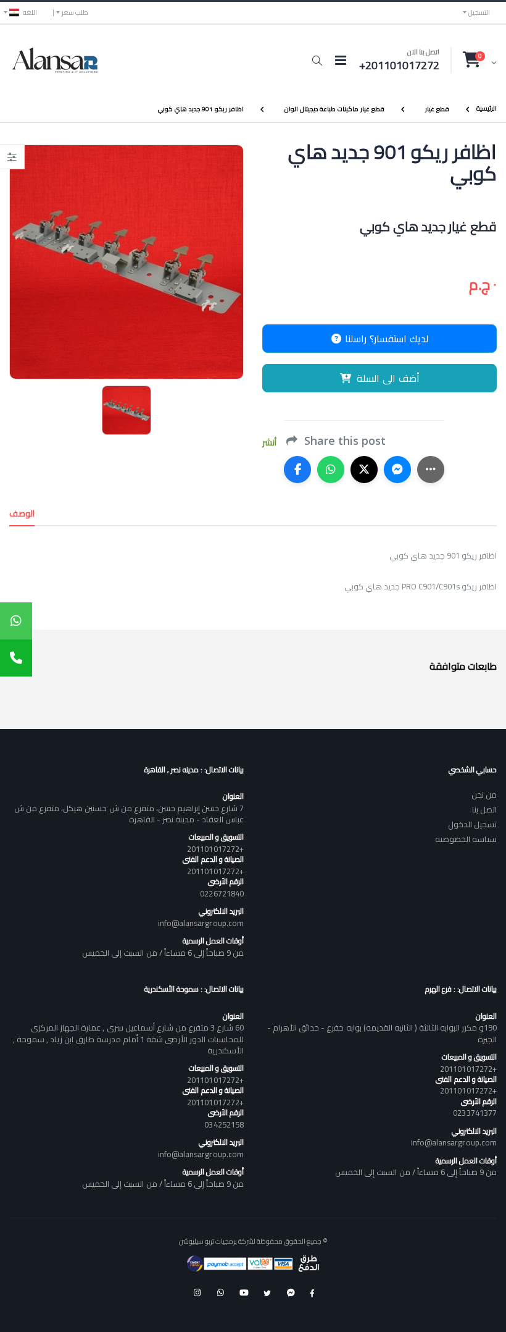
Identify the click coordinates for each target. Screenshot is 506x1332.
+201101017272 (215, 848)
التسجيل (479, 12)
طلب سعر (75, 12)
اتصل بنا (484, 809)
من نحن (484, 794)
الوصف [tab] (22, 513)
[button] (317, 60)
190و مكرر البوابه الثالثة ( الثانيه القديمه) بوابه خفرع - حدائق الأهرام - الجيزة (382, 1033)
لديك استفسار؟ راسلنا (385, 338)
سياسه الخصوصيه (466, 839)
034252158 (224, 1124)
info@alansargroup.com (201, 923)
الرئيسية (486, 108)
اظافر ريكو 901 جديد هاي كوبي (201, 109)
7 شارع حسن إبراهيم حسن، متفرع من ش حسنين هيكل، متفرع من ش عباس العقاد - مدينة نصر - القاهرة (129, 814)
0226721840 (222, 893)
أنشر (269, 442)
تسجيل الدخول (472, 824)
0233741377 (475, 1112)
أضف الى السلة (388, 378)
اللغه (30, 12)
